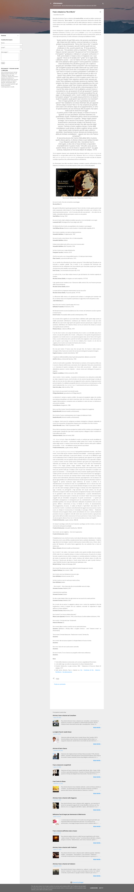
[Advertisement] (77, 696)
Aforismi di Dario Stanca (60, 748)
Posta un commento (59, 684)
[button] (100, 12)
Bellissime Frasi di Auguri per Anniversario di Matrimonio (69, 814)
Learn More (94, 888)
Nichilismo (58, 672)
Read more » (97, 727)
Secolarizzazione (67, 672)
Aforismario (57, 3)
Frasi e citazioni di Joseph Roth (62, 765)
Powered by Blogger (77, 882)
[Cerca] (103, 4)
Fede (57, 679)
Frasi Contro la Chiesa (59, 781)
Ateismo (97, 670)
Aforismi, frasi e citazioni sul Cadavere (64, 864)
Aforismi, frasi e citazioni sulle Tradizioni (65, 847)
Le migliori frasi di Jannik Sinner (62, 732)
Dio (81, 670)
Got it (101, 888)
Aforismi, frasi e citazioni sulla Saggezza (65, 798)
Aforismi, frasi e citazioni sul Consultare (64, 715)
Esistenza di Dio (89, 670)
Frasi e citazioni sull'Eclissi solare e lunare (65, 831)
